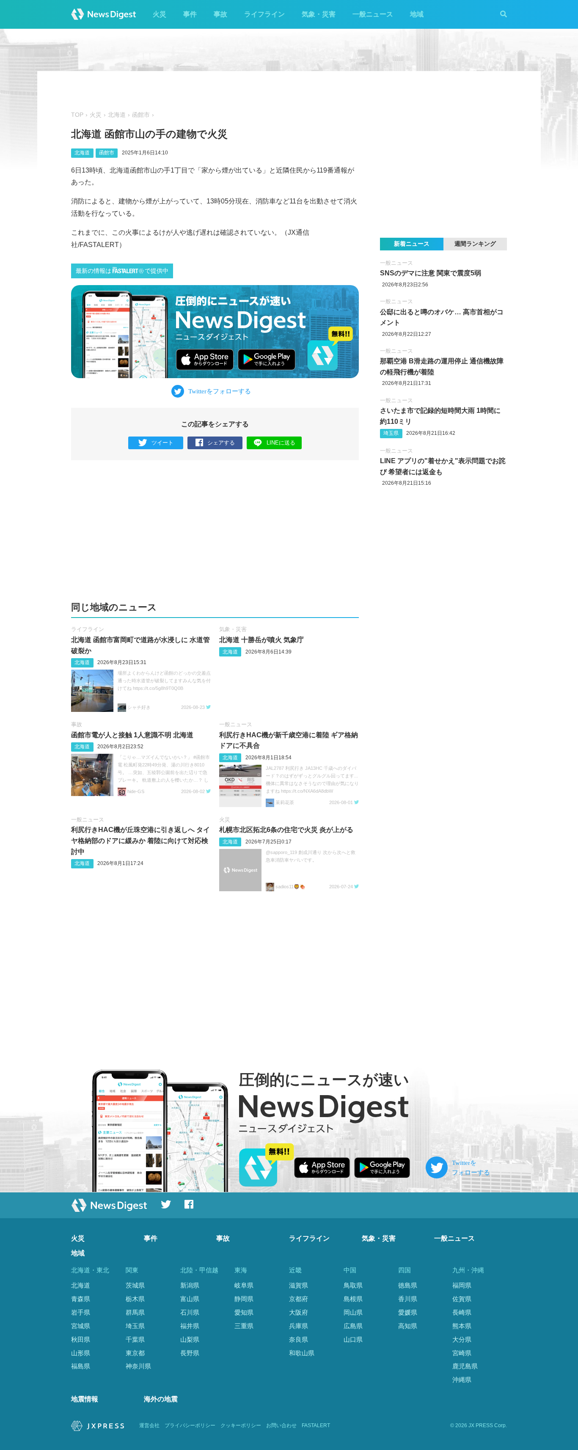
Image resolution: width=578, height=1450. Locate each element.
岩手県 (80, 1312)
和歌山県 (301, 1353)
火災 (159, 14)
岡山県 (353, 1312)
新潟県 (189, 1285)
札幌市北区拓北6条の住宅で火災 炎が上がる (286, 829)
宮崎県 (461, 1353)
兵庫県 (298, 1325)
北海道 (117, 115)
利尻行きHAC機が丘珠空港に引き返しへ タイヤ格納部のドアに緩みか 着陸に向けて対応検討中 (140, 840)
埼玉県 (391, 433)
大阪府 (298, 1312)
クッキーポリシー (240, 1425)
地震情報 (84, 1399)
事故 (220, 14)
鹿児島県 (465, 1366)
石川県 (189, 1312)
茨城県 (135, 1285)
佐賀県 (461, 1298)
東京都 (135, 1353)
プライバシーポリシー (190, 1425)
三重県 (243, 1325)
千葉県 (135, 1339)
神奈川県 (138, 1366)
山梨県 (189, 1339)
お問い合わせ (281, 1425)
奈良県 (298, 1339)
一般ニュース (372, 14)
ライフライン (264, 14)
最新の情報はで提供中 (122, 271)
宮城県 (80, 1325)
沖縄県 (461, 1379)
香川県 (407, 1298)
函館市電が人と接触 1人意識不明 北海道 (132, 735)
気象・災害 (319, 14)
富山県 (189, 1298)
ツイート (162, 442)
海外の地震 (161, 1399)
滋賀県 (298, 1285)
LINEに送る (281, 442)
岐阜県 (243, 1285)
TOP (77, 115)
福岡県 (461, 1285)
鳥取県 (353, 1285)
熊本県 (461, 1325)
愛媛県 (407, 1312)
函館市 (141, 115)
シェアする (221, 442)
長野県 (189, 1353)
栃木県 (135, 1298)
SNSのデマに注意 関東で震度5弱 (430, 273)
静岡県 (243, 1298)
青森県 (80, 1298)
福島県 (80, 1366)
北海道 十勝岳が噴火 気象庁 (261, 639)
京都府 (298, 1298)
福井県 (189, 1325)
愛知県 (243, 1312)
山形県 (80, 1353)
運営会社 (149, 1425)
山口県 (353, 1339)
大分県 (461, 1339)
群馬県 (135, 1312)
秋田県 (80, 1339)
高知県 (407, 1325)
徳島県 (407, 1285)
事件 (190, 14)
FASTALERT (316, 1425)
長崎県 (461, 1312)
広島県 (353, 1325)
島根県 (353, 1298)
